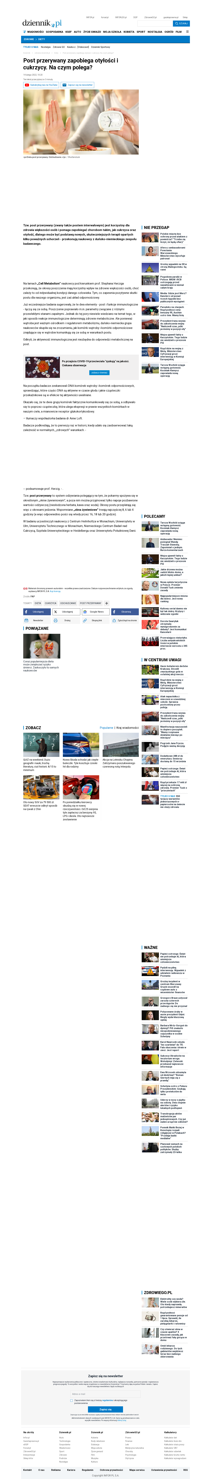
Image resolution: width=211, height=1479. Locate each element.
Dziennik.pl (65, 1432)
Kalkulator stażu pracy (174, 1444)
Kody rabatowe (98, 1441)
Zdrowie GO (59, 47)
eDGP (25, 1444)
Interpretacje (29, 1455)
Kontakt (27, 1470)
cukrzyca (50, 603)
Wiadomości (64, 1448)
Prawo (128, 1437)
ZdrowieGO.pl (150, 17)
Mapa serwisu (137, 1470)
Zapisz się (105, 1409)
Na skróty (28, 1432)
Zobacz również (99, 372)
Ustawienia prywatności (164, 1470)
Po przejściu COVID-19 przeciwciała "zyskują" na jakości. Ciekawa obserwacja (95, 363)
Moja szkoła (96, 1448)
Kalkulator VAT (171, 1448)
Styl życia (129, 1458)
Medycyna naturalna (134, 1448)
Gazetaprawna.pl (31, 1441)
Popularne (106, 727)
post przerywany (90, 603)
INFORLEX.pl (121, 17)
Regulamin (87, 1470)
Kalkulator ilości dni (172, 1441)
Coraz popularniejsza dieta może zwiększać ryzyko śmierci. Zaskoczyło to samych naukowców (41, 666)
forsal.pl (105, 17)
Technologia (64, 1441)
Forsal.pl (27, 1448)
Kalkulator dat (170, 1437)
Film (93, 1455)
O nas (41, 1470)
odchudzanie (68, 603)
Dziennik (26, 53)
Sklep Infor (28, 1458)
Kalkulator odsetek (172, 1451)
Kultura (94, 1462)
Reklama (56, 1470)
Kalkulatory (170, 1432)
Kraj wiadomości (127, 727)
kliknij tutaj (122, 1420)
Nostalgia (46, 47)
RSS (185, 1470)
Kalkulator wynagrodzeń (175, 1458)
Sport (61, 1451)
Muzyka (94, 1458)
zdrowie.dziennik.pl (42, 53)
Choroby (129, 1451)
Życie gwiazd (97, 1451)
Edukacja (95, 1444)
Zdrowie (29, 39)
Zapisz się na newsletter (80, 85)
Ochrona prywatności (111, 1470)
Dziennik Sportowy (100, 47)
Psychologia (130, 1455)
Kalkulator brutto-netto (174, 1455)
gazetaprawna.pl (170, 17)
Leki (127, 1444)
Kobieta (94, 1437)
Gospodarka (64, 1444)
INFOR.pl (90, 17)
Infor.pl (26, 1437)
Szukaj (183, 23)
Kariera (71, 1470)
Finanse (128, 1441)
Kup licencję (55, 591)
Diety (41, 39)
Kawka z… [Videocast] (78, 47)
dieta (38, 603)
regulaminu (107, 1400)
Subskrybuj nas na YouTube (43, 85)
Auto (61, 1437)
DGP (135, 17)
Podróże (63, 1458)
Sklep (185, 17)
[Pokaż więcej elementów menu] (187, 32)
